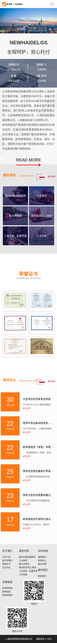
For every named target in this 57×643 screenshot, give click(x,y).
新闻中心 (42, 560)
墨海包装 (6, 591)
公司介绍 (6, 557)
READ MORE (28, 160)
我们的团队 (7, 560)
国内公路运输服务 (27, 557)
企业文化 (6, 567)
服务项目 (24, 551)
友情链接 (7, 582)
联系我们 (43, 570)
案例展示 (42, 557)
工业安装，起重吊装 (28, 571)
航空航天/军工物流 (27, 567)
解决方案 (42, 564)
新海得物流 (7, 588)
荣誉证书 (6, 564)
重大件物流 (24, 564)
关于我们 (7, 551)
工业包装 (23, 574)
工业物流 (23, 560)
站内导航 (43, 551)
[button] (27, 24)
